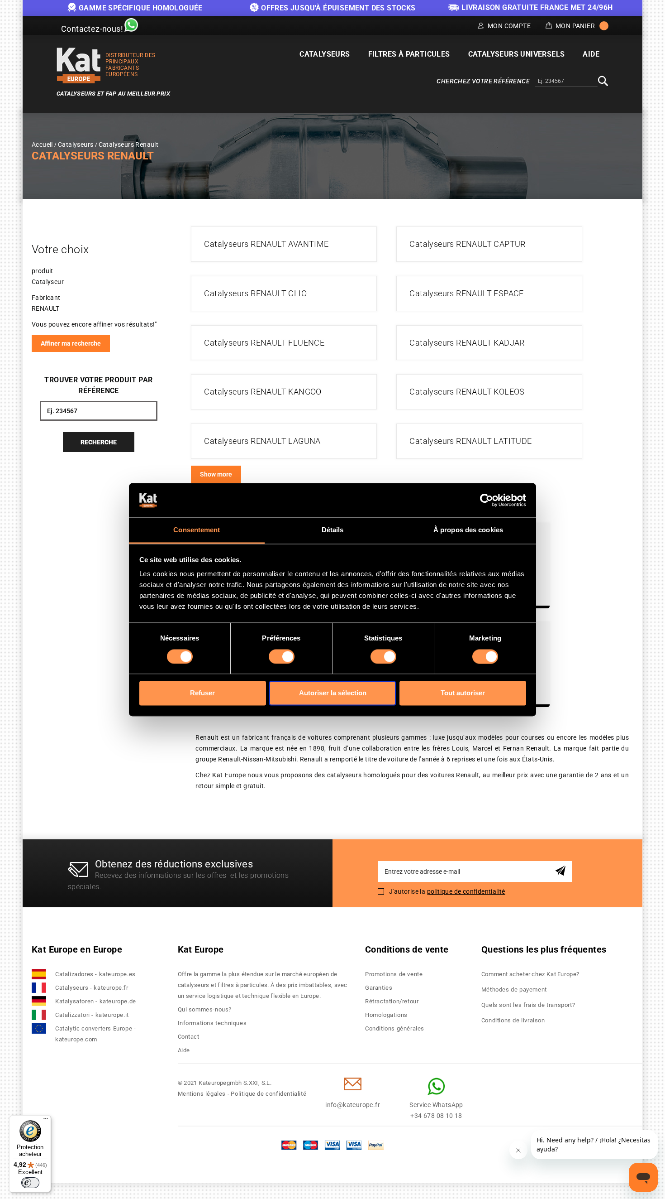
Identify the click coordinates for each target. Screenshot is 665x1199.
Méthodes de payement (514, 989)
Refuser (202, 693)
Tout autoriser (463, 693)
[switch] (281, 656)
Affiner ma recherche (71, 343)
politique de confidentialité (466, 891)
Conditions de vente (407, 949)
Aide (184, 1050)
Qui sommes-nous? (205, 1009)
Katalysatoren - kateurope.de (95, 1001)
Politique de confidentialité (268, 1093)
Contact (189, 1036)
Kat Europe (201, 949)
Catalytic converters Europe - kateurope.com (95, 1034)
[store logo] (79, 65)
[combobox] (566, 82)
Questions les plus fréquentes (544, 949)
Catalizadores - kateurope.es (95, 974)
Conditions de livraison (513, 1020)
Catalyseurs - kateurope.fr (91, 987)
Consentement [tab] (196, 530)
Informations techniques (212, 1023)
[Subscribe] (562, 871)
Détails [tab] (333, 530)
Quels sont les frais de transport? (528, 1005)
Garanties (378, 987)
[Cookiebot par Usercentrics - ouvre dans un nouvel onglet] (486, 500)
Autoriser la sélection (332, 693)
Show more (216, 474)
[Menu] (45, 1120)
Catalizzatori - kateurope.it (92, 1014)
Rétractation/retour (391, 1001)
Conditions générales (394, 1028)
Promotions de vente (394, 974)
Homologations (386, 1014)
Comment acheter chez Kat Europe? (530, 974)
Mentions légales (202, 1093)
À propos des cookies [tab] (468, 530)
